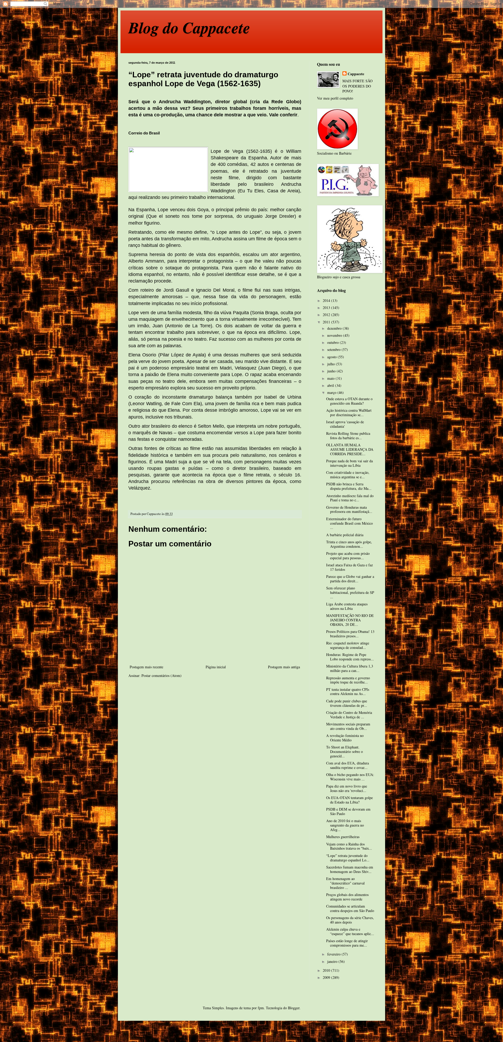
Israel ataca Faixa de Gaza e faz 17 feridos (349, 567)
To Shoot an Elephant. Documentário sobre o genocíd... (344, 751)
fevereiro (334, 954)
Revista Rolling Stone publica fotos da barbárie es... (348, 435)
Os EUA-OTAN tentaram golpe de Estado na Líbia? (349, 800)
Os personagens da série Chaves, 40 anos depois (350, 920)
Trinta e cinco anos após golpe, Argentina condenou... (349, 544)
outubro (333, 342)
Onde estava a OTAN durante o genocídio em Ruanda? (349, 401)
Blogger (293, 1007)
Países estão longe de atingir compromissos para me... (347, 943)
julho (331, 363)
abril (331, 385)
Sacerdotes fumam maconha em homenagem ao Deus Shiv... (349, 869)
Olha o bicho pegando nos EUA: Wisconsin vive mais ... (350, 777)
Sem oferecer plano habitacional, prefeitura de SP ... (350, 592)
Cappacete (356, 74)
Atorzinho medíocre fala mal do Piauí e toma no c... (350, 498)
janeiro (332, 961)
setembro (334, 349)
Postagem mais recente (146, 666)
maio (331, 378)
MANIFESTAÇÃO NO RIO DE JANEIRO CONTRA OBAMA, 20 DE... (350, 620)
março (332, 392)
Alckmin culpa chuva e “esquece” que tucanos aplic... (350, 931)
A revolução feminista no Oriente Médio (345, 737)
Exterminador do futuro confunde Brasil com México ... (349, 523)
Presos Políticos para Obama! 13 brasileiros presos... (350, 633)
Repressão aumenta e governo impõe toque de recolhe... (348, 680)
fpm (261, 1007)
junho (332, 370)
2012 (327, 314)
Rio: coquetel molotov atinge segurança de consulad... (347, 645)
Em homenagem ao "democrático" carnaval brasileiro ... (345, 883)
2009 (327, 977)
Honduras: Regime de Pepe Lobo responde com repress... (350, 656)
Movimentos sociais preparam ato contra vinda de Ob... (348, 726)
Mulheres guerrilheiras (342, 836)
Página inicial (216, 666)
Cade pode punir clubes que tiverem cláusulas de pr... (346, 703)
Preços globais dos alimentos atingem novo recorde (347, 897)
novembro (335, 335)
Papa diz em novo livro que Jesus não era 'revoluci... (346, 788)
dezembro (335, 328)
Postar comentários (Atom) (161, 675)
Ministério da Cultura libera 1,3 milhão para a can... (349, 668)
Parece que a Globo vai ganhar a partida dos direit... (350, 578)
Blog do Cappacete (189, 27)
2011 (327, 321)
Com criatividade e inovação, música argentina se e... (347, 474)
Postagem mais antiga (284, 666)
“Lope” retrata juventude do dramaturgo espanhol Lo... (347, 857)
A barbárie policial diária (344, 534)
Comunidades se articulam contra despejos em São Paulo (350, 908)
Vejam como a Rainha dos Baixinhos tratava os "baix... (349, 846)
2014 (327, 300)
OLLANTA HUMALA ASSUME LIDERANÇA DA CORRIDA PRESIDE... (349, 449)
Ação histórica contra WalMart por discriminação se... (348, 412)
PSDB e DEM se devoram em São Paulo (348, 811)
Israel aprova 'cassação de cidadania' (345, 424)
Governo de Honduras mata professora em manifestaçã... (349, 509)
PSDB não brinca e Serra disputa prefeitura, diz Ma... (348, 486)
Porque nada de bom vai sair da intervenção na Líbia (349, 463)
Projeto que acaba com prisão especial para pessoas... (348, 555)
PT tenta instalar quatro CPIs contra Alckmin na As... (347, 691)
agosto (332, 356)
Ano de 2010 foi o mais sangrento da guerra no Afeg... (345, 825)
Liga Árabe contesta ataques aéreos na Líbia (347, 606)
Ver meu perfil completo (335, 98)
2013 (327, 307)
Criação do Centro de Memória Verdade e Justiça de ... (349, 714)
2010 (327, 970)
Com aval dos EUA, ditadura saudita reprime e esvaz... (347, 765)
